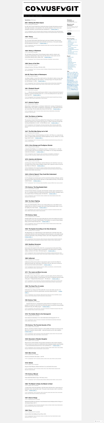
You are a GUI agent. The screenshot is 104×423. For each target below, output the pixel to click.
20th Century (59, 124)
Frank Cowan (60, 392)
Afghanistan (43, 404)
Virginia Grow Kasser (53, 32)
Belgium (46, 69)
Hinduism (44, 379)
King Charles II (49, 168)
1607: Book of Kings (31, 398)
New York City (76, 83)
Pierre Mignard (30, 267)
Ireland (51, 195)
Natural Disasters (34, 295)
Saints (52, 84)
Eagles (54, 333)
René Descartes (39, 348)
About (29, 15)
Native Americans (49, 281)
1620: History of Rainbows (33, 50)
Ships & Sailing (73, 88)
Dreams (52, 31)
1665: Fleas (28, 410)
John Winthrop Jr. (56, 153)
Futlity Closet (70, 59)
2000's (42, 31)
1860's (42, 392)
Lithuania (33, 393)
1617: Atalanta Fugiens (32, 102)
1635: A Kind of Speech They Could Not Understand (40, 174)
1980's (42, 294)
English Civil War (54, 252)
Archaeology (43, 45)
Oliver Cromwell (36, 253)
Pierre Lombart (45, 253)
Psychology (42, 32)
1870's (70, 72)
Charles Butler (59, 83)
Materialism (27, 32)
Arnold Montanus (48, 280)
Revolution (57, 253)
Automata (46, 347)
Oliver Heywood (33, 210)
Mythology (30, 32)
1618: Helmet (29, 363)
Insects (33, 84)
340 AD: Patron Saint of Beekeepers (36, 74)
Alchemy (42, 110)
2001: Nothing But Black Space (34, 23)
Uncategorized (30, 31)
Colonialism (58, 280)
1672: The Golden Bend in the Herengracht (38, 314)
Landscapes (27, 154)
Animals (42, 69)
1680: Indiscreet (30, 258)
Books (46, 45)
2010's (42, 209)
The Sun (52, 239)
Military (50, 368)
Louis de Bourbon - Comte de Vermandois (54, 266)
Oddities (26, 46)
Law (33, 253)
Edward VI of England (54, 308)
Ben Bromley (55, 209)
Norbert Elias (45, 125)
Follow (69, 33)
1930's (51, 124)
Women (39, 98)
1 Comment (61, 253)
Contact (33, 15)
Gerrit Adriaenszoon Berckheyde (51, 319)
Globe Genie (70, 60)
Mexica (38, 281)
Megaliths (56, 45)
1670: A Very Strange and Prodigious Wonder (38, 145)
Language (49, 182)
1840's (42, 238)
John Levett (29, 393)
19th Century (54, 124)
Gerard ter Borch (55, 415)
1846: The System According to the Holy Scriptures (40, 229)
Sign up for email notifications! (70, 25)
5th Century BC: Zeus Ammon (72, 41)
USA (49, 32)
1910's (68, 73)
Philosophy (27, 169)
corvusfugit (35, 24)
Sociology (54, 125)
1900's (77, 72)
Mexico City (44, 281)
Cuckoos (51, 333)
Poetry (30, 169)
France (30, 84)
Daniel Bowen (29, 125)
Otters (35, 334)
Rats (25, 70)
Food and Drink (52, 167)
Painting (38, 32)
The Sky (77, 88)
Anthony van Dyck (44, 252)
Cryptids (53, 404)
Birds (44, 333)
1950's (78, 73)
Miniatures (26, 348)
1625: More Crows (30, 353)
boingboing (69, 58)
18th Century (43, 96)
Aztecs (52, 280)
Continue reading (55, 29)
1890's (74, 72)
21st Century (45, 31)
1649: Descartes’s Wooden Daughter (36, 339)
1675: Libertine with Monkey (33, 159)
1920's (71, 73)
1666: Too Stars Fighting (32, 201)
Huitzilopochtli (29, 281)
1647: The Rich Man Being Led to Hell (36, 131)
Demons (59, 139)
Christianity (27, 84)
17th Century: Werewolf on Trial (72, 53)
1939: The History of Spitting (33, 116)
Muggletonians (37, 239)
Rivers (44, 154)
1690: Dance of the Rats (32, 63)
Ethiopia (54, 223)
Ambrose (46, 83)
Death (50, 31)
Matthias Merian (52, 110)
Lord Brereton (34, 154)
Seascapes (69, 88)
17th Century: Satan (31, 215)
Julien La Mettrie (60, 347)
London (29, 295)
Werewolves (27, 196)
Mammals (57, 69)
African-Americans (70, 76)
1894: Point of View (71, 52)
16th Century (38, 124)
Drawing (75, 78)
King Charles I (29, 253)
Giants (49, 45)
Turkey (59, 195)
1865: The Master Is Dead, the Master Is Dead (38, 384)
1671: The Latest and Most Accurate (36, 272)
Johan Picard (52, 45)
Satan (60, 223)
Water (29, 320)
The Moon (49, 239)
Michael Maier (57, 110)
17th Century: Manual (31, 374)
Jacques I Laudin (38, 84)
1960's (68, 74)
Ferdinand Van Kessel (51, 69)
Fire (50, 294)
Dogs (48, 195)
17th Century (38, 31)
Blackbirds (47, 333)
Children (50, 347)
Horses (56, 404)
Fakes (59, 308)
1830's (42, 153)
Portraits (46, 84)
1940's (76, 73)
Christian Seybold (49, 96)
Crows (48, 358)
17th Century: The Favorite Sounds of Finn (38, 325)
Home (26, 15)
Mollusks (52, 368)
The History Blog (70, 69)
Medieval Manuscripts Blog (72, 62)
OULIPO (38, 295)
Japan (50, 358)
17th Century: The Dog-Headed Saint (36, 187)
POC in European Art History (72, 64)
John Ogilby (34, 281)
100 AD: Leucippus (71, 43)
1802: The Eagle (70, 44)
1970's (70, 74)
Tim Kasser (46, 32)
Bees (53, 83)
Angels (44, 223)
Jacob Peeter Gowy (59, 31)
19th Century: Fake (30, 300)
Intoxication (27, 168)
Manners (41, 125)
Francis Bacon (45, 59)
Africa (42, 223)
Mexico (40, 281)
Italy (34, 84)
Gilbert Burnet (58, 167)
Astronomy (50, 209)
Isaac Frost (33, 239)
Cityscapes (44, 319)
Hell (61, 139)
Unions (70, 89)
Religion (49, 84)
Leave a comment (60, 32)
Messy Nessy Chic (70, 63)
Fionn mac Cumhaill (58, 333)
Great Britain (50, 59)
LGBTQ (30, 98)
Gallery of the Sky (38, 15)
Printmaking (27, 111)
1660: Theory (29, 36)
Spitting (57, 125)
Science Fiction (72, 87)
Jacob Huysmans (32, 168)
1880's (72, 72)
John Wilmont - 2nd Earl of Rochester (41, 168)
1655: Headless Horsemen (33, 244)
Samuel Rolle (42, 295)
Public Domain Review (71, 65)
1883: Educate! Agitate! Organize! (73, 51)
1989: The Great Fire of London (34, 286)
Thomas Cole (47, 154)
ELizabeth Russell (56, 96)
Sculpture (76, 87)
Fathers (53, 347)
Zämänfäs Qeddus (28, 224)
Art (48, 31)
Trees (55, 182)
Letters (30, 154)
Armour (45, 368)
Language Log (70, 61)
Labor (76, 81)
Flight (55, 31)
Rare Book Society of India (72, 66)
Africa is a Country (70, 57)
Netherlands (35, 32)
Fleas (51, 415)
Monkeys (57, 168)
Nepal (51, 379)
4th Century (42, 83)
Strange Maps (70, 67)
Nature (32, 334)
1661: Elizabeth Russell (32, 88)
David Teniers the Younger (53, 139)
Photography (50, 125)
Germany (60, 96)
